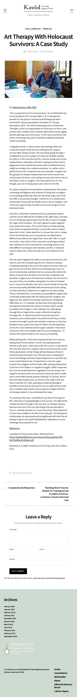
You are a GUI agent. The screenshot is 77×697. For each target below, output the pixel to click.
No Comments (48, 51)
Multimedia (60, 676)
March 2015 (8, 624)
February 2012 (9, 633)
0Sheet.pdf (28, 440)
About (57, 680)
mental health (17, 473)
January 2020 (9, 606)
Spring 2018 (47, 29)
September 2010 (10, 636)
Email (42, 549)
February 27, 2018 (32, 51)
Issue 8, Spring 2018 (33, 29)
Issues (57, 669)
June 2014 (8, 627)
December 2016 (10, 618)
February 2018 (9, 612)
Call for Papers (61, 691)
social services (27, 473)
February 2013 (9, 630)
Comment (13, 529)
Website (12, 559)
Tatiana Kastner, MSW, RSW (24, 107)
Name (11, 549)
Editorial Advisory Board (63, 686)
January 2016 (9, 621)
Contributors (60, 673)
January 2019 (9, 609)
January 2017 (9, 615)
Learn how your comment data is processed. (49, 578)
